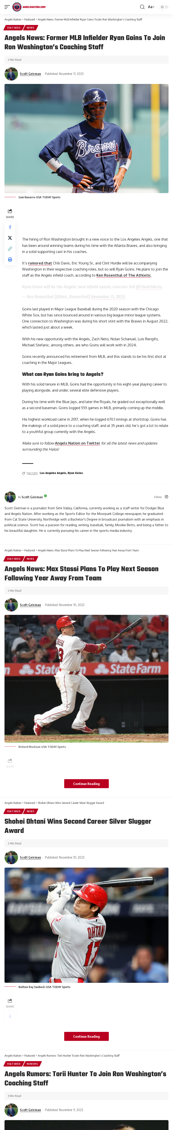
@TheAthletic (149, 287)
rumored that (40, 263)
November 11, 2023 (108, 297)
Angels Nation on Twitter (77, 443)
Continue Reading (86, 784)
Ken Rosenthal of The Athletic (123, 275)
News (30, 27)
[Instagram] (166, 497)
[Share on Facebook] (10, 227)
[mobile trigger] (8, 7)
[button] (10, 248)
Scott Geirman (30, 74)
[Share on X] (10, 237)
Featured (14, 27)
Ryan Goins (75, 473)
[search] (142, 7)
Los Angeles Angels (53, 473)
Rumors (32, 1063)
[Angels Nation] (29, 7)
